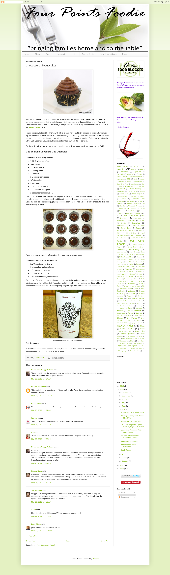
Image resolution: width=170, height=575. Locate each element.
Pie (143, 286)
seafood (128, 315)
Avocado (120, 174)
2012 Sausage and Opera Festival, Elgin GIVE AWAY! (132, 426)
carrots (140, 201)
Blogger (96, 559)
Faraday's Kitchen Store (126, 230)
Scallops (139, 313)
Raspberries (130, 296)
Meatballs (122, 271)
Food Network (136, 235)
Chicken (120, 203)
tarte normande (127, 338)
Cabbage (134, 196)
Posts (122, 493)
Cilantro (142, 208)
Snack (129, 320)
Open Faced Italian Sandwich (128, 446)
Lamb (124, 264)
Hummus (139, 257)
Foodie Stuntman (38, 387)
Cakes (123, 198)
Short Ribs (138, 315)
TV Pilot (128, 343)
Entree (138, 228)
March (124, 458)
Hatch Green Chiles (126, 257)
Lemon (139, 264)
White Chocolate (135, 351)
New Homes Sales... (109, 54)
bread (122, 189)
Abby (33, 510)
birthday (121, 181)
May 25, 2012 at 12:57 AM (41, 396)
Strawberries (139, 331)
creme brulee (121, 220)
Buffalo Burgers (137, 193)
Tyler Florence (138, 343)
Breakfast (121, 191)
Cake (142, 196)
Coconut (141, 211)
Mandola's (128, 269)
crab (142, 216)
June (124, 406)
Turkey (121, 343)
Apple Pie (134, 169)
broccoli (142, 191)
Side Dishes (132, 318)
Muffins (140, 271)
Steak (142, 326)
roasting (139, 306)
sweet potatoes (130, 336)
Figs (140, 230)
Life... (75, 54)
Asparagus (137, 172)
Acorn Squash (123, 167)
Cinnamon (122, 211)
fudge (118, 247)
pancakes (122, 281)
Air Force (137, 167)
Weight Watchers (136, 348)
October (125, 392)
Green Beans (133, 252)
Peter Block (36, 524)
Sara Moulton (121, 313)
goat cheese (121, 252)
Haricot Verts (140, 254)
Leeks (131, 264)
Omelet (119, 279)
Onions (136, 279)
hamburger (130, 254)
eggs (142, 226)
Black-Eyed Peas (122, 184)
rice (127, 298)
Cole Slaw (129, 213)
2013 (122, 386)
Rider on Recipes (138, 298)
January (125, 461)
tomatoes (141, 341)
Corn (118, 216)
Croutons (141, 220)
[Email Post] (49, 358)
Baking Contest (122, 176)
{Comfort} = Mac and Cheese (132, 412)
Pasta (140, 281)
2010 (122, 469)
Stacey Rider (36, 471)
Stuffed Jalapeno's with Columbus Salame (130, 437)
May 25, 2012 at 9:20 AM (41, 425)
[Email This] (53, 358)
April (124, 454)
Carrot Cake (131, 201)
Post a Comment (35, 536)
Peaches (131, 284)
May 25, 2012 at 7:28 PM (41, 439)
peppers (126, 286)
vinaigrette (133, 346)
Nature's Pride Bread (136, 274)
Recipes (141, 296)
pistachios (123, 288)
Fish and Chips (131, 233)
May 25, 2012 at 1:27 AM (41, 410)
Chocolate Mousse (135, 206)
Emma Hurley (126, 228)
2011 (122, 465)
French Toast (137, 244)
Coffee (121, 213)
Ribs (121, 298)
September (126, 396)
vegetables (121, 346)
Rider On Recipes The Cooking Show (130, 301)
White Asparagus (122, 351)
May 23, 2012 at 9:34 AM (41, 379)
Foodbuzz (134, 238)
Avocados (130, 174)
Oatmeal (130, 276)
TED (136, 338)
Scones (120, 315)
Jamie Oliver (129, 262)
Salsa (128, 310)
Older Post (105, 541)
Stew (129, 331)
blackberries (135, 184)
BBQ (128, 179)
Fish (118, 233)
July (123, 403)
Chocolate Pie (121, 208)
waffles (142, 346)
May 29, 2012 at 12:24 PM (41, 531)
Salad (130, 308)
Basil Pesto (120, 179)
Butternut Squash (122, 196)
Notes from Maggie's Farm (42, 370)
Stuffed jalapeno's (128, 334)
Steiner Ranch (127, 328)
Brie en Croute (132, 191)
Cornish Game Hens (130, 216)
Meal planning (140, 269)
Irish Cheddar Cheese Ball (126, 259)
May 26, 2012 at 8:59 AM (41, 502)
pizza (130, 288)
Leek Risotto (126, 450)
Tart (118, 338)
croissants (132, 221)
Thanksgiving (123, 341)
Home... (27, 54)
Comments (124, 497)
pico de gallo (136, 286)
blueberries (129, 186)
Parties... (50, 54)
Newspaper (120, 276)
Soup (138, 320)
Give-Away (134, 249)
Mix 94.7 (131, 271)
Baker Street (36, 404)
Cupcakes (136, 223)
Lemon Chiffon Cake (129, 441)
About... (38, 54)
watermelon (123, 348)
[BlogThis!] (56, 358)
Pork (136, 288)
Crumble (123, 223)
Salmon (120, 311)
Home (68, 541)
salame (139, 308)
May (124, 409)
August (125, 399)
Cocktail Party (132, 211)
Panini (132, 281)
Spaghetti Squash (137, 323)
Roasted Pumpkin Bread (125, 306)
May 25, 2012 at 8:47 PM (41, 463)
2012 (122, 389)
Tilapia (132, 341)
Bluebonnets (140, 186)
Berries (142, 179)
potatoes (131, 291)
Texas (142, 338)
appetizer (121, 169)
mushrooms (121, 274)
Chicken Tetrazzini (133, 203)
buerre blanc (124, 193)
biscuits (129, 181)
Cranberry (124, 218)
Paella (142, 279)
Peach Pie (120, 284)
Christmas (132, 208)
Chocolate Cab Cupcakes (131, 421)
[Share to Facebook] (60, 358)
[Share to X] (58, 358)
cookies (139, 213)
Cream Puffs (137, 218)
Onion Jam (127, 279)
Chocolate (122, 206)
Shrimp (120, 318)
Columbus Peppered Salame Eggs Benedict (132, 431)
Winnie (34, 418)
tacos (140, 336)
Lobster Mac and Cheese (126, 266)
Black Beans (138, 181)
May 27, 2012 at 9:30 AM (41, 516)
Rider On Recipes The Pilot (125, 303)
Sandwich (137, 311)
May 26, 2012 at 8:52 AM (41, 483)
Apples (141, 169)
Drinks (134, 226)
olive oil (139, 276)
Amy (33, 432)
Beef (135, 179)
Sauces (130, 313)
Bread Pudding (135, 189)
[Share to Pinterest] (63, 358)
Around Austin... (89, 54)
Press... (125, 54)
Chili (143, 203)
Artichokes (125, 172)
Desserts (121, 225)
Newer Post (30, 541)
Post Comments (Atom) (45, 545)
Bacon (139, 174)
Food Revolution (122, 238)
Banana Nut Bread (136, 176)
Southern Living (122, 323)
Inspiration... (63, 54)
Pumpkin (131, 293)
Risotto (139, 303)
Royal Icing (120, 308)
